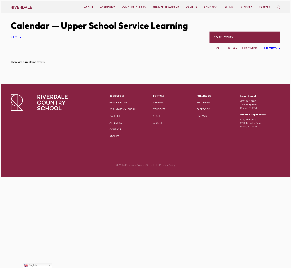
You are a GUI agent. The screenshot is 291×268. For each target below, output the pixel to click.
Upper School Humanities (34, 257)
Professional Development (36, 204)
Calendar (30, 25)
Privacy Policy (167, 165)
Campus (191, 7)
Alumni (229, 7)
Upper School (25, 245)
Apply (18, 74)
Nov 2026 (270, 73)
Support (246, 7)
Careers (264, 7)
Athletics (115, 122)
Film (16, 37)
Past (219, 48)
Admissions (23, 56)
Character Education (31, 80)
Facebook (203, 109)
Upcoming (250, 48)
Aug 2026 (270, 55)
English (32, 265)
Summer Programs (166, 7)
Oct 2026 (270, 67)
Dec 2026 (270, 79)
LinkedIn (202, 116)
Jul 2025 (270, 48)
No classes (22, 186)
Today (232, 48)
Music (18, 180)
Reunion (20, 216)
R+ (15, 210)
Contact (115, 129)
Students (159, 109)
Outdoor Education (30, 192)
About (88, 7)
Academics (108, 7)
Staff (156, 116)
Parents (158, 102)
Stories (114, 136)
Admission (211, 7)
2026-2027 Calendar (122, 109)
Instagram (203, 102)
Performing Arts (27, 198)
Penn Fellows (118, 102)
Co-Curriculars (134, 7)
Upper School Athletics (33, 251)
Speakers (21, 227)
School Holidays (27, 221)
